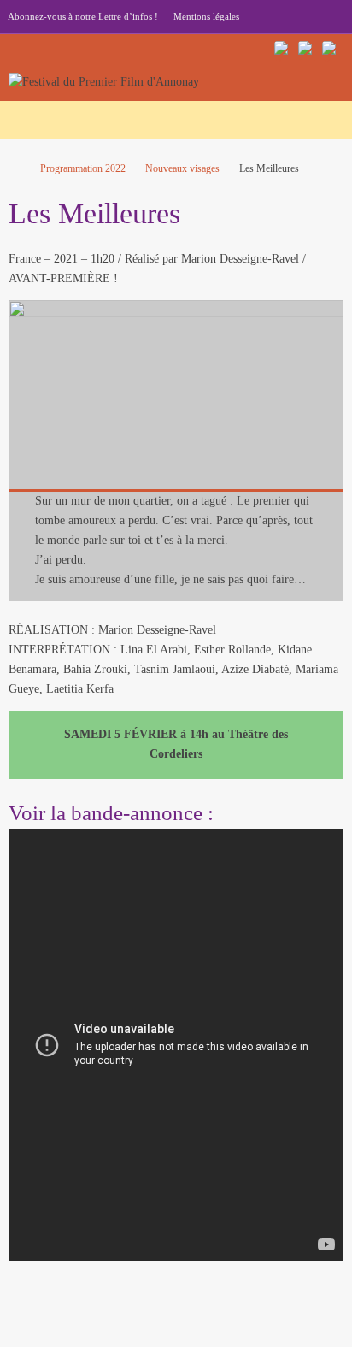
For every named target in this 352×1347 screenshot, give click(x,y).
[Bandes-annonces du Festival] (331, 50)
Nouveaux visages (182, 168)
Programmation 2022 (83, 168)
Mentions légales (206, 16)
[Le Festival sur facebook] (284, 50)
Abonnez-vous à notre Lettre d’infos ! (83, 16)
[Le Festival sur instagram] (308, 50)
